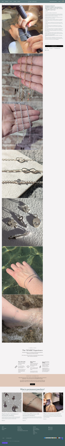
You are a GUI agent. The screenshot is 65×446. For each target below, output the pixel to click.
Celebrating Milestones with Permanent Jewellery (31, 414)
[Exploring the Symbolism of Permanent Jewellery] (12, 402)
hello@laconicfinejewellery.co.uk (49, 35)
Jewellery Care (19, 428)
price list (57, 39)
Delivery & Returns (35, 428)
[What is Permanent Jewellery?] (53, 402)
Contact (18, 1)
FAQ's (34, 430)
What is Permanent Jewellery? (52, 414)
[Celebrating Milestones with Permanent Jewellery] (32, 402)
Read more (3, 420)
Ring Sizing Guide (20, 429)
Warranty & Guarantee (36, 429)
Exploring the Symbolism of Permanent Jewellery (10, 414)
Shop (3, 1)
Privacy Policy (35, 432)
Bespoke (6, 1)
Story (11, 1)
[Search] (61, 1)
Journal (14, 1)
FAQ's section (37, 377)
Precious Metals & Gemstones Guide (22, 430)
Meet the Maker (4, 428)
